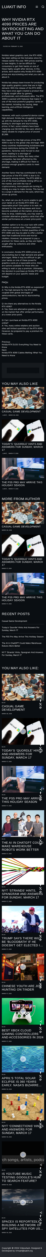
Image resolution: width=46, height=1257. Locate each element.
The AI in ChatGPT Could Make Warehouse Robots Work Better (22, 846)
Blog (3, 702)
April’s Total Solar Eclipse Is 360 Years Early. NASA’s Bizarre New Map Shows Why (20, 1082)
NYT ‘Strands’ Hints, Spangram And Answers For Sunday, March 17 (22, 894)
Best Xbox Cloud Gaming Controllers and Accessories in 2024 (22, 1034)
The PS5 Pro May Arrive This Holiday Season (22, 484)
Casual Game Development (21, 411)
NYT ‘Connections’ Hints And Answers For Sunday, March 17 (23, 1129)
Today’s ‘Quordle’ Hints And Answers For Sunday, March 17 (22, 447)
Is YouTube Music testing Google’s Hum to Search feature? (21, 1177)
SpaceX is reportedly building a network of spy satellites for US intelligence (21, 1225)
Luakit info (14, 7)
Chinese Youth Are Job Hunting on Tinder (22, 987)
